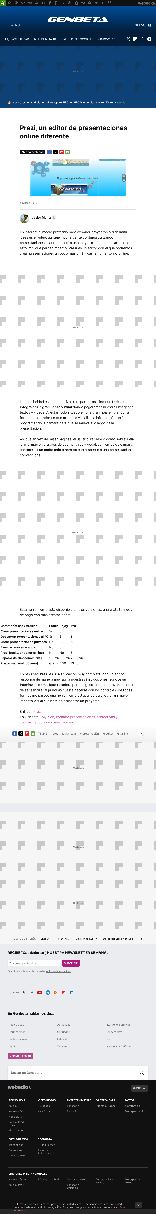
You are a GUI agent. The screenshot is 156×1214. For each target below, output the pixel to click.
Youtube (40, 992)
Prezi (37, 711)
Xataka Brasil (16, 1184)
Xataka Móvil (16, 1111)
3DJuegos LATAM (48, 1179)
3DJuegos (44, 1105)
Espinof (71, 1111)
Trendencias (16, 1144)
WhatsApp (63, 1046)
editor (109, 733)
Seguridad (63, 1031)
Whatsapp (52, 102)
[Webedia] (19, 1087)
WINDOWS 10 (106, 39)
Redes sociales (18, 1039)
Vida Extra (44, 1111)
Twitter (128, 39)
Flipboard (135, 39)
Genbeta (78, 19)
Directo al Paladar (106, 1105)
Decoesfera (15, 1150)
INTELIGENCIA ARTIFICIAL (50, 39)
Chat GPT (47, 938)
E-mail (67, 152)
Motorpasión (132, 1105)
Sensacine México (77, 1179)
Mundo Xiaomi (17, 1130)
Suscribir (71, 963)
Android (35, 102)
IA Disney (64, 938)
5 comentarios (34, 152)
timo (108, 1039)
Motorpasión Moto (136, 1111)
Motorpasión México (132, 1181)
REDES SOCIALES (82, 39)
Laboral (62, 1039)
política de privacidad (58, 971)
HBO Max (79, 102)
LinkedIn (72, 992)
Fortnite (95, 102)
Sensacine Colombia (73, 1186)
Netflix (13, 1046)
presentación (91, 733)
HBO (65, 102)
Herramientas (17, 1031)
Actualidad (64, 1024)
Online (124, 733)
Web (55, 733)
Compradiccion (17, 1155)
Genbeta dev (114, 1031)
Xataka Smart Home (16, 1123)
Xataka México (17, 1179)
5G (107, 102)
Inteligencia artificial (118, 1024)
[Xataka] (3, 3)
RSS (56, 992)
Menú (15, 25)
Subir (137, 1088)
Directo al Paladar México (106, 1181)
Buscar (141, 1072)
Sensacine (73, 1105)
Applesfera (15, 1116)
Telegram (149, 39)
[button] (43, 217)
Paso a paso (16, 1024)
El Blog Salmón (46, 1144)
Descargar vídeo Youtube (118, 938)
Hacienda (119, 102)
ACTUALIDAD (20, 39)
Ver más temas (20, 1056)
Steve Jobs (18, 102)
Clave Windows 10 (86, 938)
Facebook (142, 39)
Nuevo (140, 25)
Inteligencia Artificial (118, 1046)
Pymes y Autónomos (45, 1152)
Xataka (13, 1105)
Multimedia (69, 733)
